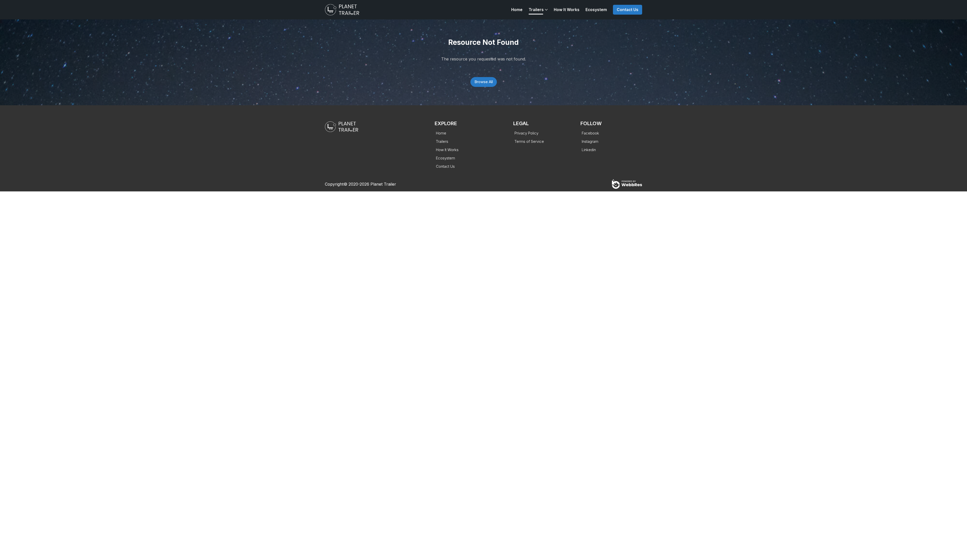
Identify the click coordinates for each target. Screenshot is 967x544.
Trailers (536, 9)
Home (517, 9)
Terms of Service (529, 141)
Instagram (590, 141)
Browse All (483, 81)
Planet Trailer (383, 184)
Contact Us (627, 9)
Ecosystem (596, 9)
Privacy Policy (526, 133)
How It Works (566, 9)
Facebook (590, 133)
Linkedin (589, 149)
